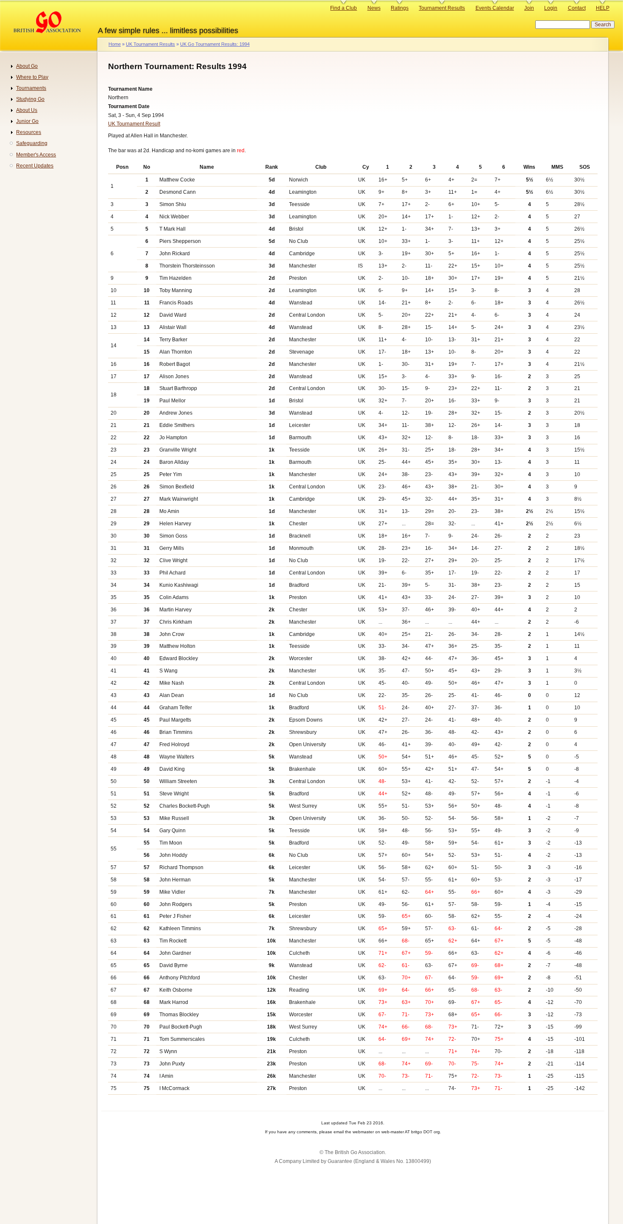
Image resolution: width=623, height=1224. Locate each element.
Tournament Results (442, 8)
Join (529, 8)
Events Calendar (495, 8)
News (374, 8)
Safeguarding (31, 143)
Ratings (400, 8)
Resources (28, 132)
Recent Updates (34, 166)
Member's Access (36, 155)
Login (550, 8)
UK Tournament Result (134, 124)
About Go (27, 66)
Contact (577, 8)
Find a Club (343, 8)
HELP (602, 8)
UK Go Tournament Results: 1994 (215, 44)
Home (114, 44)
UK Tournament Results (150, 44)
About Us (26, 110)
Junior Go (27, 121)
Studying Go (30, 99)
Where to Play (32, 77)
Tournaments (31, 88)
